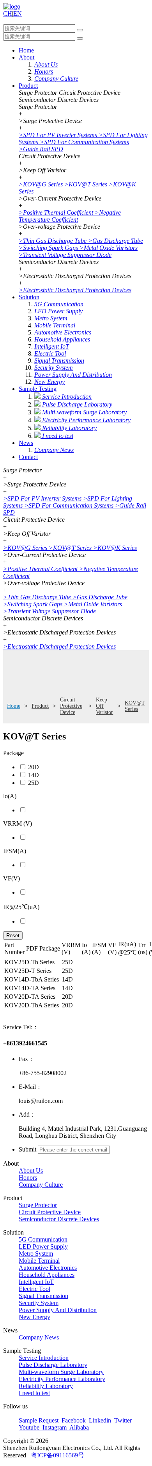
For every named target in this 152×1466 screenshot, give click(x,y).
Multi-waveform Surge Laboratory (61, 1371)
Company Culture (41, 1184)
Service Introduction (44, 1357)
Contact (28, 457)
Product (28, 85)
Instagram (54, 1427)
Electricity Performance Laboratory (62, 1379)
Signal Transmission (43, 1295)
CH (7, 13)
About (26, 57)
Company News (39, 1337)
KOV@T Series (135, 706)
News (26, 442)
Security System (38, 1303)
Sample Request (39, 1420)
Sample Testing (38, 388)
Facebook (73, 1420)
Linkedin (100, 1420)
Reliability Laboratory (46, 1386)
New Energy (34, 1317)
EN (17, 13)
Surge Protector (38, 1205)
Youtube (30, 1427)
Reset (12, 935)
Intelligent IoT (36, 1281)
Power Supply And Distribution (58, 1310)
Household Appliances (46, 1274)
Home (26, 50)
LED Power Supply (43, 1246)
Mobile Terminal (39, 1260)
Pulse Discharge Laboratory (53, 1364)
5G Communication (43, 1239)
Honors (28, 1177)
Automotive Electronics (48, 1267)
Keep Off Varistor (104, 706)
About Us (31, 1170)
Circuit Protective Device (71, 706)
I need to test (34, 1393)
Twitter (123, 1420)
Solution (29, 297)
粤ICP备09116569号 (57, 1455)
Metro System (36, 1253)
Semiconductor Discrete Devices (59, 1219)
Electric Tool (34, 1288)
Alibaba (78, 1427)
